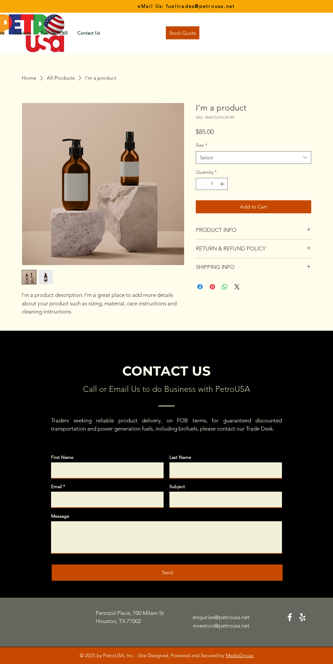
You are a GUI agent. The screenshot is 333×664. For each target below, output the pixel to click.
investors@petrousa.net (221, 625)
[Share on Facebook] (200, 287)
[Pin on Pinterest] (212, 287)
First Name (62, 457)
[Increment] (223, 184)
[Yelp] (302, 617)
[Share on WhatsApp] (225, 287)
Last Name (180, 457)
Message (60, 516)
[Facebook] (290, 617)
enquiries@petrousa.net (221, 617)
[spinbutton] (212, 184)
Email (56, 486)
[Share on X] (237, 287)
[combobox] (253, 157)
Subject (177, 486)
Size (201, 145)
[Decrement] (201, 184)
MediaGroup (239, 655)
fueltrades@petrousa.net (200, 6)
